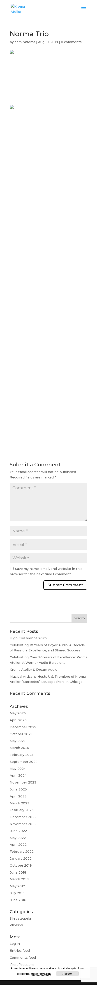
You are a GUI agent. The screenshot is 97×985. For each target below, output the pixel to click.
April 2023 (18, 796)
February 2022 (22, 852)
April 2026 (18, 720)
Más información (41, 973)
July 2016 (17, 893)
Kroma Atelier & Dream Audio (33, 670)
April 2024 (18, 775)
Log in (15, 944)
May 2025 (17, 741)
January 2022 (21, 859)
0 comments (71, 42)
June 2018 (18, 872)
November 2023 (23, 782)
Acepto (67, 974)
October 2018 (21, 865)
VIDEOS (16, 925)
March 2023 (19, 803)
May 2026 (18, 713)
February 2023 (22, 810)
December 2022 (23, 817)
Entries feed (20, 951)
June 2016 (18, 900)
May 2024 (18, 769)
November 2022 (23, 824)
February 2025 (21, 755)
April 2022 (18, 845)
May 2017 (17, 886)
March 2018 (19, 879)
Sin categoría (20, 918)
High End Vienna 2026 (28, 638)
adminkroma (25, 42)
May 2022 (18, 838)
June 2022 (18, 831)
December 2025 (23, 727)
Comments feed (23, 958)
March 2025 (19, 748)
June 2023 (18, 789)
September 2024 (23, 762)
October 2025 (21, 734)
